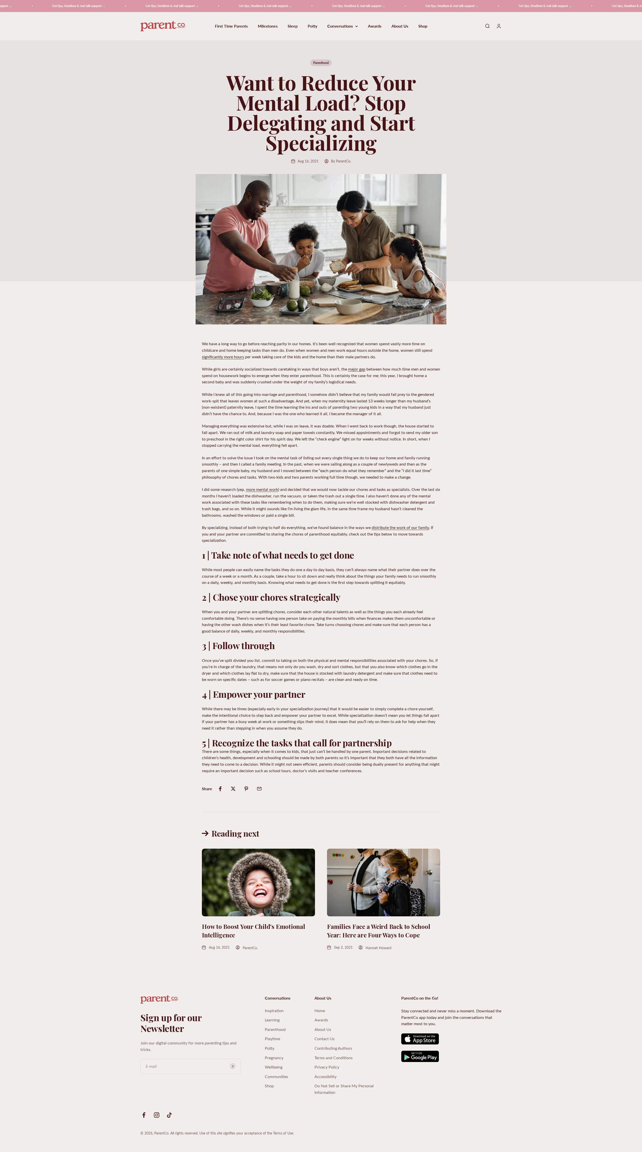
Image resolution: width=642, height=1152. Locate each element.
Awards (374, 26)
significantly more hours (223, 356)
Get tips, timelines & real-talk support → (39, 6)
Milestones (268, 26)
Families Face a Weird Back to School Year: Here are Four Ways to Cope (378, 930)
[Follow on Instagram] (156, 1115)
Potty (312, 26)
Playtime (272, 1038)
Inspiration (274, 1010)
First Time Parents (231, 26)
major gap (356, 369)
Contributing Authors (333, 1048)
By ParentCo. (341, 161)
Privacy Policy (326, 1067)
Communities (276, 1076)
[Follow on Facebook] (143, 1115)
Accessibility (325, 1076)
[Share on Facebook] (220, 789)
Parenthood (321, 63)
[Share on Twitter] (233, 789)
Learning (272, 1019)
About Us (399, 26)
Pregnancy (274, 1057)
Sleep (293, 26)
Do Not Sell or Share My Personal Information (344, 1089)
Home (319, 1010)
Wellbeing (273, 1067)
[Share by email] (259, 789)
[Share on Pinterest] (246, 789)
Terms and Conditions (333, 1057)
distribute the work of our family (400, 527)
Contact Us (324, 1038)
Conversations (340, 26)
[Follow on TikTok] (169, 1115)
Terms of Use (283, 1133)
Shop (422, 26)
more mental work (262, 489)
